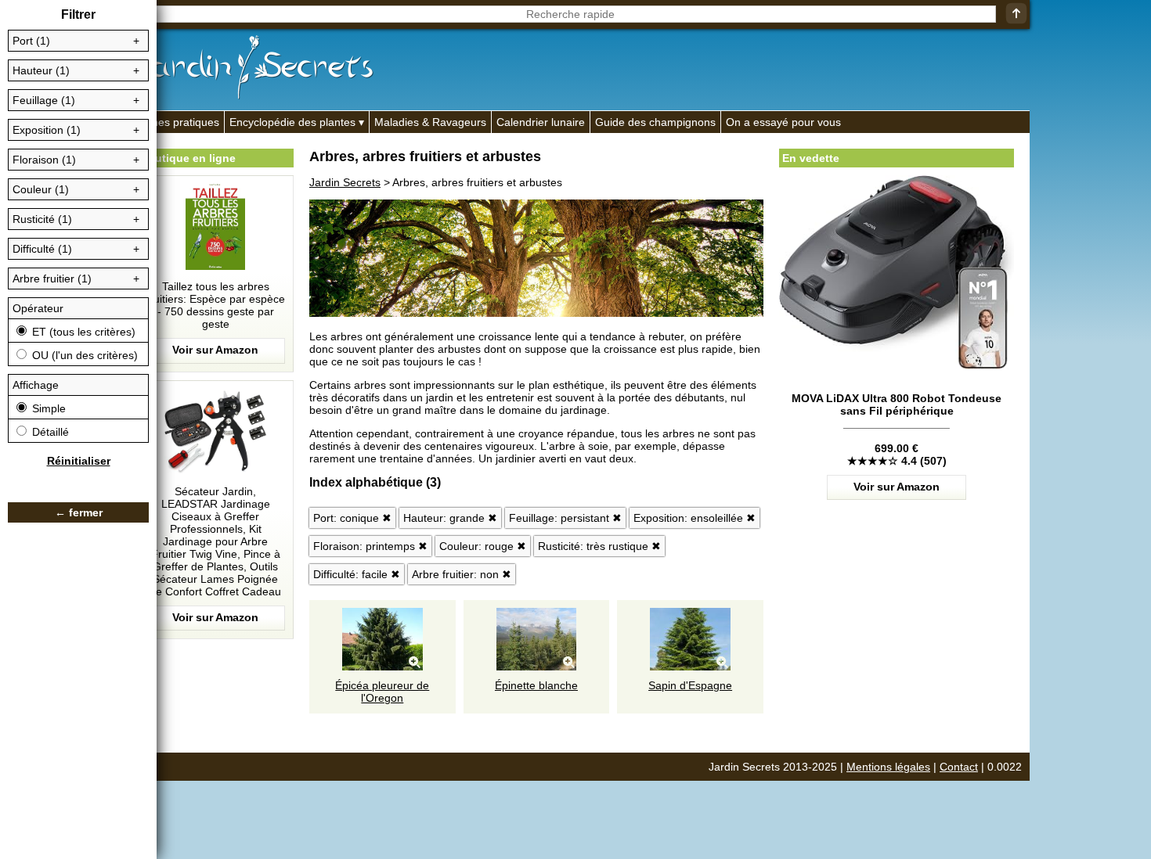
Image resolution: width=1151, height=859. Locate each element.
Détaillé (49, 432)
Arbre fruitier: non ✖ (461, 574)
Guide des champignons (655, 122)
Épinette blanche (536, 685)
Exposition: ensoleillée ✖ (694, 518)
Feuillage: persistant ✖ (565, 518)
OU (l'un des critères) (83, 355)
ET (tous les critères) (82, 331)
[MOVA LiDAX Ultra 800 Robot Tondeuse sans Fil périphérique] (896, 434)
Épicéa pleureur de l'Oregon (382, 691)
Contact (959, 766)
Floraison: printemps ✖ (370, 546)
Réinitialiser (78, 461)
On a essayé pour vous (783, 122)
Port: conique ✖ (352, 518)
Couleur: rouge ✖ (482, 546)
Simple (47, 408)
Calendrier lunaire (540, 122)
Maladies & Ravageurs (430, 122)
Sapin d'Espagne (690, 685)
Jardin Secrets (345, 182)
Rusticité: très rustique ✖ (599, 546)
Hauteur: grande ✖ (450, 518)
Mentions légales (888, 766)
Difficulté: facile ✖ (356, 574)
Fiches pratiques (178, 122)
